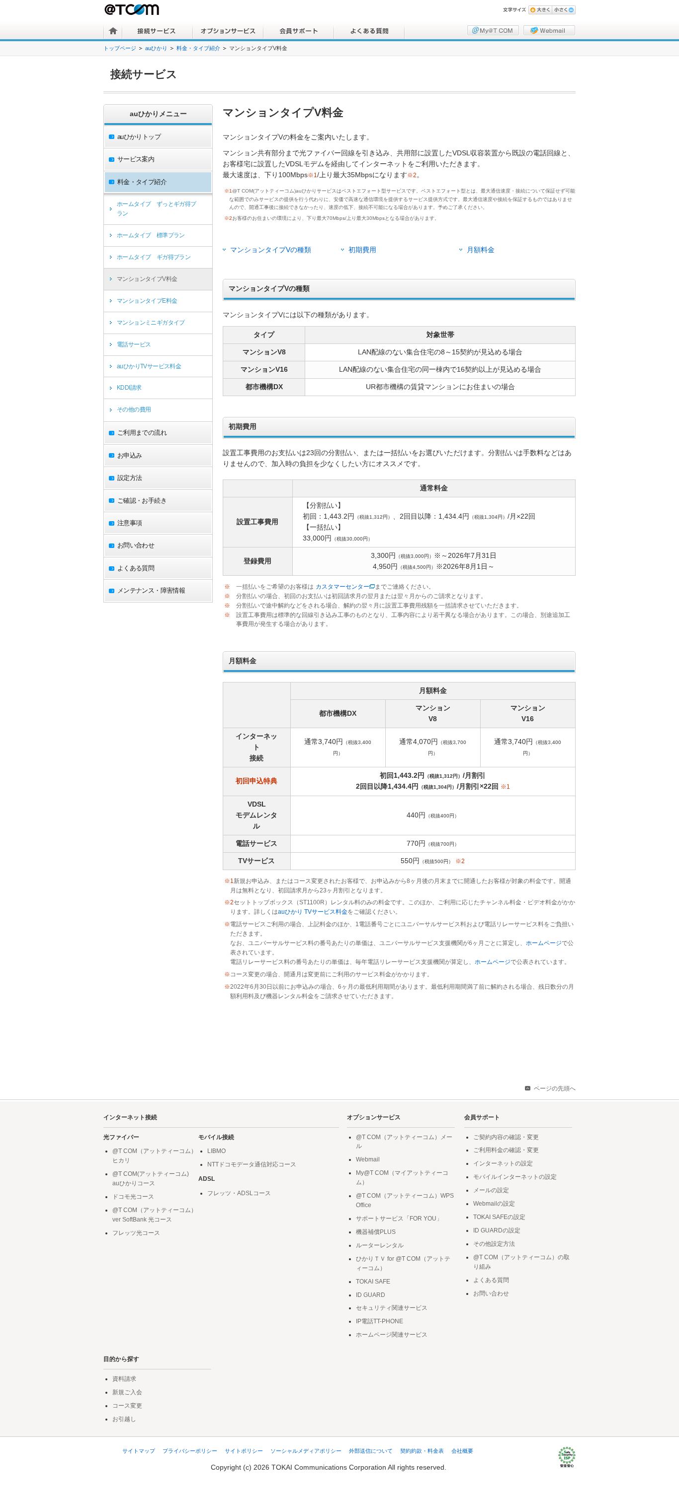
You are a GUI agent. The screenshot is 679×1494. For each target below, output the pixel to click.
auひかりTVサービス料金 (149, 366)
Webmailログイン (549, 30)
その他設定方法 (494, 1243)
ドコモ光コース (133, 1196)
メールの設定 (491, 1190)
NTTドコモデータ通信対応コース (251, 1164)
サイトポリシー (244, 1451)
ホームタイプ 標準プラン (151, 235)
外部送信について (371, 1451)
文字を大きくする (540, 9)
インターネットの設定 (503, 1163)
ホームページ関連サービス (391, 1334)
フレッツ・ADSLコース (239, 1193)
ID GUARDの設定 (496, 1230)
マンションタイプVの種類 (270, 250)
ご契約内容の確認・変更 (506, 1137)
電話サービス (134, 344)
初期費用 (362, 250)
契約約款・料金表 (422, 1451)
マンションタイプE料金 (147, 300)
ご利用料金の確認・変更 (506, 1150)
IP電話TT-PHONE (379, 1321)
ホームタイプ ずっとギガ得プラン (156, 209)
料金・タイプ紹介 (198, 48)
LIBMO (216, 1151)
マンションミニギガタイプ (151, 322)
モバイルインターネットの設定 (515, 1176)
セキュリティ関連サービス (391, 1307)
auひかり (156, 48)
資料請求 (124, 1378)
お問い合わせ (491, 1293)
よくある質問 (369, 30)
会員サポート (299, 30)
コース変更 (127, 1405)
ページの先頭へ (555, 1088)
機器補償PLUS (376, 1231)
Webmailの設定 (494, 1203)
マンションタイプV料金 (147, 278)
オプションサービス (228, 30)
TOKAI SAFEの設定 (499, 1217)
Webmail (368, 1159)
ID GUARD (370, 1294)
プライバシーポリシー (190, 1451)
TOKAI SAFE (373, 1281)
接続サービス (157, 30)
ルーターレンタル (380, 1245)
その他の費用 (134, 409)
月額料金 (481, 250)
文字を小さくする (564, 9)
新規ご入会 (127, 1392)
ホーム (113, 30)
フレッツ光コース (136, 1232)
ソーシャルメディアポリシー (305, 1451)
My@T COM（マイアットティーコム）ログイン (493, 30)
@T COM (132, 9)
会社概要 (462, 1451)
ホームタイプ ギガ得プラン (153, 257)
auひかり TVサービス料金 (312, 911)
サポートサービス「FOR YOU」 (399, 1218)
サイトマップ (138, 1451)
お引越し (124, 1419)
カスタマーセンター (342, 586)
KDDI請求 (129, 387)
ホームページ (544, 943)
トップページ (119, 48)
